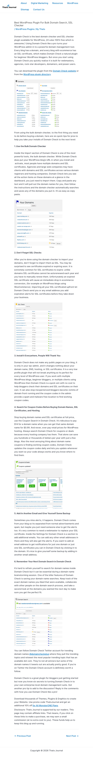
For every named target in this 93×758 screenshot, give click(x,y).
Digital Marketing (39, 3)
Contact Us (38, 9)
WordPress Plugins (25, 29)
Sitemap (25, 9)
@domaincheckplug (39, 654)
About (24, 3)
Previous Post (22, 736)
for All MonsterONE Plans (45, 705)
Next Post (72, 736)
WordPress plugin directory (37, 74)
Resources (57, 3)
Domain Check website (64, 71)
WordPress (72, 3)
